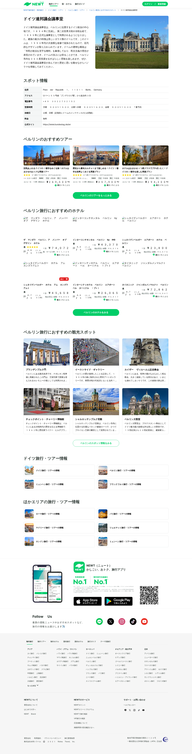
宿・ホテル (67, 4)
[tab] (29, 641)
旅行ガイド (80, 4)
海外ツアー (54, 4)
